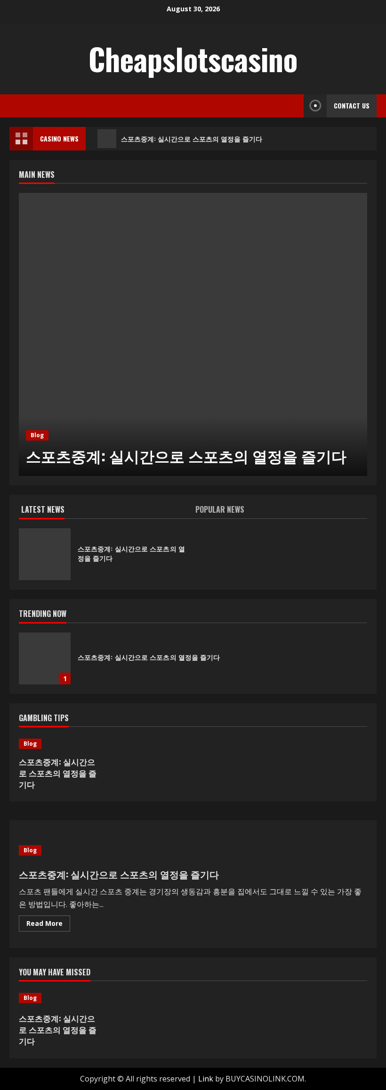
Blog (37, 435)
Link (205, 1078)
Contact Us (352, 105)
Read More (48, 925)
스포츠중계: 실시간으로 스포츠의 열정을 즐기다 (191, 138)
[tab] (106, 511)
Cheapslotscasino (193, 58)
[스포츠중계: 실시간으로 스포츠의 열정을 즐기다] (193, 334)
